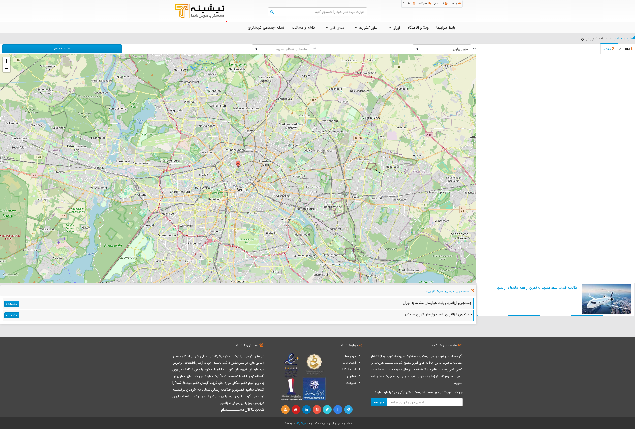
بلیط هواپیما (445, 28)
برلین (618, 38)
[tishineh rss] (286, 409)
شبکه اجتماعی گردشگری (266, 28)
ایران (395, 28)
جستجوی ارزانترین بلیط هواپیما (447, 291)
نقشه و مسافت (303, 28)
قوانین (351, 376)
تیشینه (301, 423)
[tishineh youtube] (296, 409)
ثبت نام (439, 3)
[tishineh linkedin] (307, 409)
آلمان (631, 38)
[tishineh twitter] (327, 409)
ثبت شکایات (347, 369)
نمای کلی (336, 28)
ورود (454, 3)
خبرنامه (422, 3)
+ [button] (6, 61)
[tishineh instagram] (317, 409)
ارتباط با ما (349, 362)
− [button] (6, 68)
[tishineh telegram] (348, 409)
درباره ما (350, 356)
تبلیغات (351, 383)
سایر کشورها (367, 28)
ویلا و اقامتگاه (418, 28)
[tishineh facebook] (338, 409)
